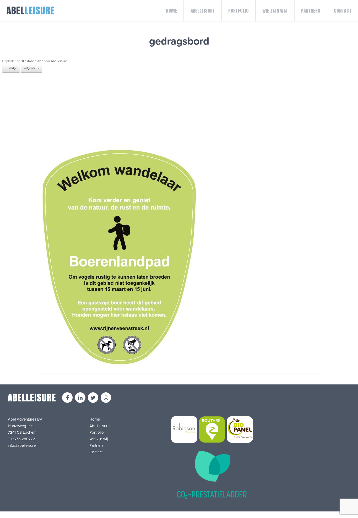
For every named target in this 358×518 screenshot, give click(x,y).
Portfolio (238, 10)
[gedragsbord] (119, 364)
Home (171, 10)
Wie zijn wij (275, 10)
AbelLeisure (203, 10)
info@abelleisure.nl (23, 445)
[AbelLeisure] (30, 10)
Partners (310, 10)
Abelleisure (59, 61)
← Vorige (11, 68)
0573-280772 (23, 439)
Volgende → (31, 68)
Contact (342, 10)
